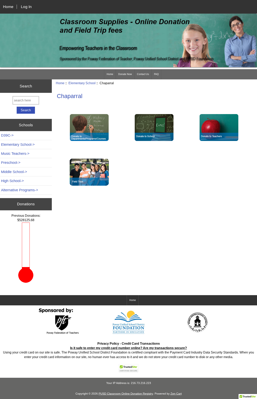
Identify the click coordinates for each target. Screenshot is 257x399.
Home (8, 7)
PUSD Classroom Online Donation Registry (126, 393)
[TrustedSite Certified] (128, 368)
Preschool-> (10, 162)
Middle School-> (14, 172)
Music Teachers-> (15, 153)
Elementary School (82, 83)
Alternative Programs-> (19, 190)
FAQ (156, 74)
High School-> (12, 181)
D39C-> (7, 135)
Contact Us (143, 74)
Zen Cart (176, 393)
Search (26, 86)
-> (18, 144)
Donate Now (125, 74)
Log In (26, 7)
